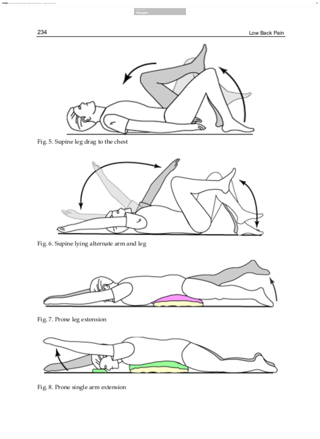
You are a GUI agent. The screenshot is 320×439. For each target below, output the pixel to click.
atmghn (5, 3)
